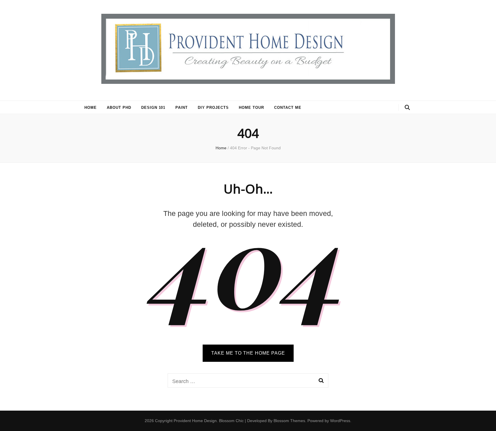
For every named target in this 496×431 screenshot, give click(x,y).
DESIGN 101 (153, 107)
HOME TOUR (251, 107)
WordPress (340, 420)
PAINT (181, 107)
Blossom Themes (289, 420)
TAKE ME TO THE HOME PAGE (248, 353)
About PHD (119, 107)
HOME (90, 107)
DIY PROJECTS (213, 107)
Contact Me (287, 107)
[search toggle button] (407, 107)
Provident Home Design (195, 420)
